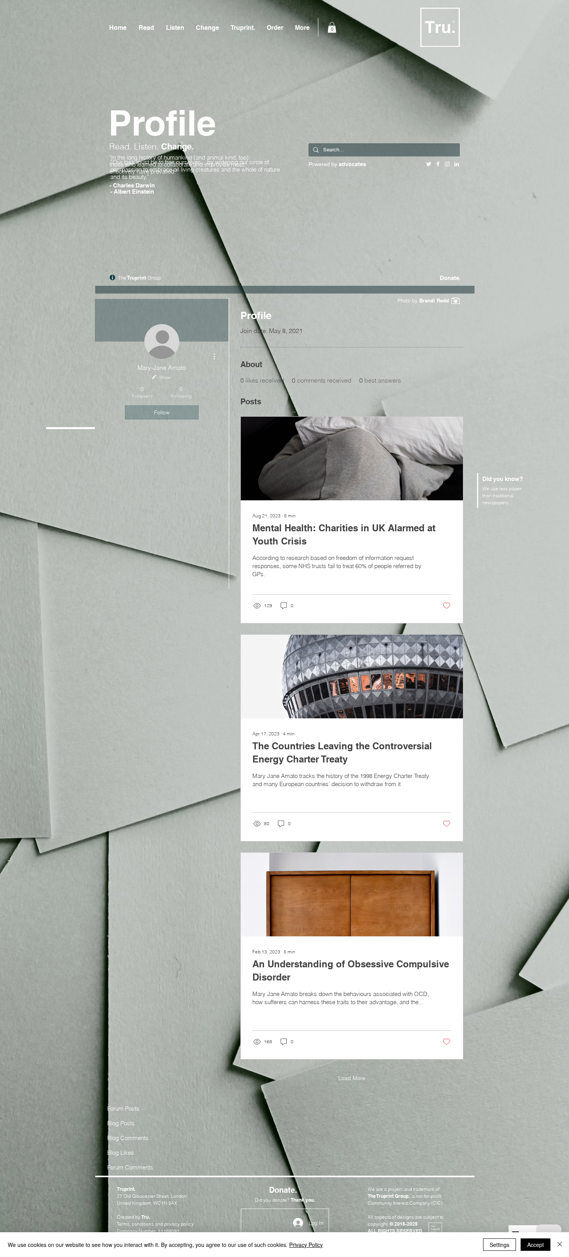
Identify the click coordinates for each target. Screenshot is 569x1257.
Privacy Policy (306, 1244)
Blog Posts (121, 1123)
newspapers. (495, 502)
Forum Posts (123, 1108)
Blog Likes (120, 1152)
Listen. (147, 146)
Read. (121, 146)
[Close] (559, 1244)
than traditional (498, 495)
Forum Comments (130, 1167)
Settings (499, 1244)
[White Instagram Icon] (447, 164)
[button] (331, 27)
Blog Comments (128, 1138)
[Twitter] (428, 164)
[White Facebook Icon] (438, 164)
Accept (535, 1244)
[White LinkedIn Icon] (456, 164)
